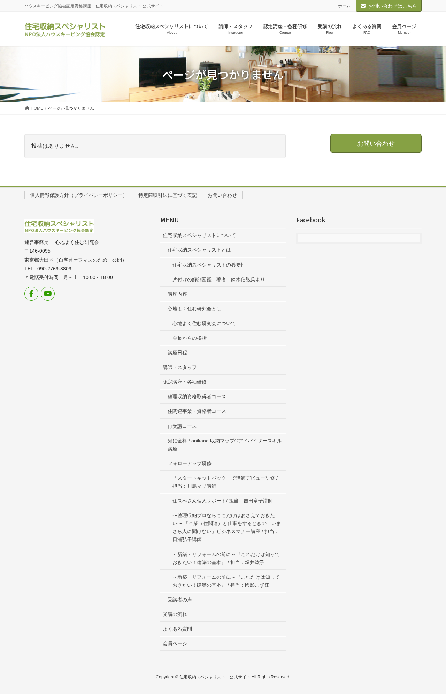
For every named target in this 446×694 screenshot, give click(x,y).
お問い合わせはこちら (392, 6)
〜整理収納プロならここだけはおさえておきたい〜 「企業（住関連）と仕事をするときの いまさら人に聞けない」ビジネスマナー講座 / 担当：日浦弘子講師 (226, 527)
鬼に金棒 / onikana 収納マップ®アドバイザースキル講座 (225, 445)
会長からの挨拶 (189, 338)
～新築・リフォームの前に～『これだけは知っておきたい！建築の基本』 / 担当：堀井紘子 (226, 558)
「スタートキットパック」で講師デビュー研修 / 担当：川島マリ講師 (225, 482)
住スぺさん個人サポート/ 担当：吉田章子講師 (222, 500)
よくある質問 (177, 629)
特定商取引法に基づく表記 (167, 195)
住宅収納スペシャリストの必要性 (209, 265)
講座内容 (177, 294)
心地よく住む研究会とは (194, 308)
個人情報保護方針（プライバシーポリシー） (79, 195)
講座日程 (177, 352)
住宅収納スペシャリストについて (199, 235)
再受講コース (182, 426)
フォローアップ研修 (190, 463)
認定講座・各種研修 (185, 382)
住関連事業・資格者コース (197, 411)
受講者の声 (180, 599)
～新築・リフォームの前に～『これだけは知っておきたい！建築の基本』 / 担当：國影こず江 (226, 581)
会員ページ (175, 643)
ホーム (344, 5)
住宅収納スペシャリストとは (199, 250)
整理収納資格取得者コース (197, 396)
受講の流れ (175, 614)
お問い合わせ (222, 195)
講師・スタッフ (180, 367)
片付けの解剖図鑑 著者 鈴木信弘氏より (218, 279)
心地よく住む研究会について (204, 323)
